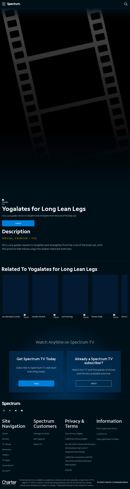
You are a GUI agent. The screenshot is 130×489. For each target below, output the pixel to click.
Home (5, 433)
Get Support (39, 438)
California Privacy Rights (76, 438)
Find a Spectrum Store (106, 428)
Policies (68, 470)
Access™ (6, 470)
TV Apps (6, 460)
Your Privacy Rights (74, 433)
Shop (36, 383)
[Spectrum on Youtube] (22, 410)
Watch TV (38, 444)
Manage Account (41, 433)
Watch (18, 223)
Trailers (5, 454)
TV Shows (6, 444)
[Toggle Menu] (3, 4)
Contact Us (101, 433)
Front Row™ (8, 465)
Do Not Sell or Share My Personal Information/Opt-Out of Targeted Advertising (80, 448)
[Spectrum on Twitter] (16, 410)
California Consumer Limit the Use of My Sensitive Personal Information (78, 461)
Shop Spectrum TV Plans (107, 439)
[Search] (125, 4)
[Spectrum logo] (14, 4)
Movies (5, 438)
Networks (6, 449)
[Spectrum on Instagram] (4, 410)
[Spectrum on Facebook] (10, 410)
